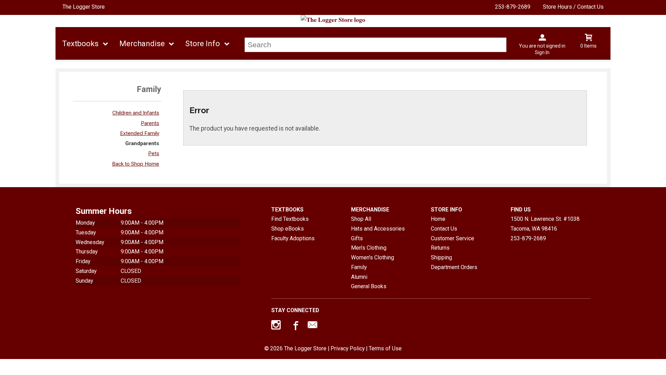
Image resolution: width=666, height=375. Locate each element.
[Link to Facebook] (294, 326)
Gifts (357, 238)
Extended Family (139, 133)
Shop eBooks (287, 228)
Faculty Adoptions (293, 238)
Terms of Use (385, 348)
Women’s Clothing (372, 257)
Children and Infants (135, 113)
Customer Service (452, 238)
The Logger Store (83, 6)
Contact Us (444, 228)
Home (438, 219)
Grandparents (142, 143)
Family (359, 267)
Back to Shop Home (135, 164)
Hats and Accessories (378, 228)
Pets (153, 153)
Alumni (359, 277)
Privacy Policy (348, 348)
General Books (368, 286)
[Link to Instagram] (276, 326)
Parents (150, 123)
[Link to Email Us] (312, 326)
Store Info (202, 43)
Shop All (361, 219)
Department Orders (454, 267)
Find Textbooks (290, 219)
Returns (440, 247)
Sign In (542, 52)
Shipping (441, 257)
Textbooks (80, 43)
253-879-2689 (512, 6)
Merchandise (142, 43)
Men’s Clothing (368, 247)
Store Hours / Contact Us (573, 6)
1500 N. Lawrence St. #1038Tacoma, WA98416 (545, 224)
